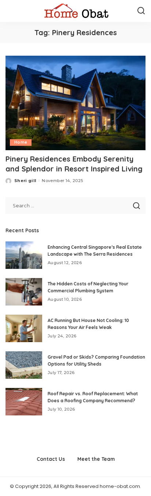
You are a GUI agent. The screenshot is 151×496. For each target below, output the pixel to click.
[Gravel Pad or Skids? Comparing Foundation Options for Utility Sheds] (23, 365)
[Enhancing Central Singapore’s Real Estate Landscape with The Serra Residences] (23, 255)
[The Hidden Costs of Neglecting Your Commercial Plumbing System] (23, 292)
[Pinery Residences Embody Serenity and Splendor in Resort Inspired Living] (75, 103)
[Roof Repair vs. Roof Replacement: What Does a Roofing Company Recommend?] (23, 401)
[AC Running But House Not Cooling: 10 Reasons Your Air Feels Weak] (23, 328)
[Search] (141, 11)
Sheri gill (25, 180)
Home (20, 142)
